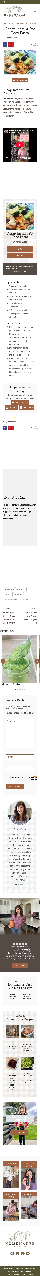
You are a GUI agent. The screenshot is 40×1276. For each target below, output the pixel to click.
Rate (21, 255)
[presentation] (19, 659)
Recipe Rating (12, 713)
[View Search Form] (4, 2)
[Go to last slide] (3, 661)
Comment (12, 721)
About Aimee (8, 1268)
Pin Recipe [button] (13, 408)
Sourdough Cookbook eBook (12, 996)
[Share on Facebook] (5, 44)
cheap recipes (9, 589)
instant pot (18, 594)
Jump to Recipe (21, 80)
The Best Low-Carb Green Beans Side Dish (27, 1078)
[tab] (15, 689)
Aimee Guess (12, 37)
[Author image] (4, 37)
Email (10, 768)
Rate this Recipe (21, 402)
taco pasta (24, 599)
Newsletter (19, 1268)
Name (10, 757)
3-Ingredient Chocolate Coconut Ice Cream (27, 1046)
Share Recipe (28, 408)
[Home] (5, 24)
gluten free (8, 594)
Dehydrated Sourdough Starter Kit (27, 996)
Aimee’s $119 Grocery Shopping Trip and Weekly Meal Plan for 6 (10, 615)
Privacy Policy (28, 1274)
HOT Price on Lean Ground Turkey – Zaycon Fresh (30, 615)
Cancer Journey (30, 1268)
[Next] (37, 661)
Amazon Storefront (14, 1274)
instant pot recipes (10, 599)
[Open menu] (35, 11)
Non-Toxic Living (13, 1271)
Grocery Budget (26, 1271)
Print (21, 249)
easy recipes (20, 589)
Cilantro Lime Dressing (11, 684)
